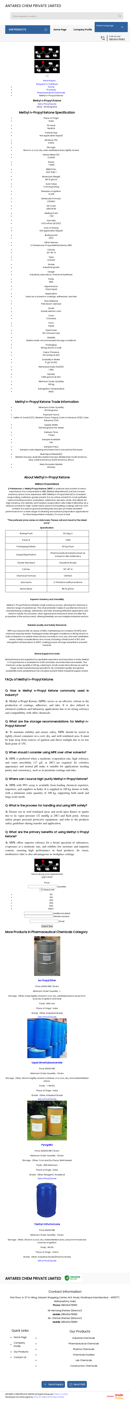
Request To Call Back (47, 84)
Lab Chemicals (84, 1360)
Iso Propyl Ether (47, 980)
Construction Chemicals (83, 1365)
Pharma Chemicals (83, 1349)
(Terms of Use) (61, 1394)
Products (51, 89)
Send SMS (79, 1384)
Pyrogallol (47, 1144)
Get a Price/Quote (47, 104)
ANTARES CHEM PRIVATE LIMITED (33, 5)
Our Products (17, 29)
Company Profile (82, 29)
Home (51, 87)
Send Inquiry (49, 80)
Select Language (105, 25)
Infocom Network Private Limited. (48, 1397)
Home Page (60, 29)
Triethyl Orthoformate (47, 1224)
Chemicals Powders (84, 1354)
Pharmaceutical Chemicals (51, 92)
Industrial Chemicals (83, 1338)
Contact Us (20, 1357)
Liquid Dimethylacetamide (47, 1062)
